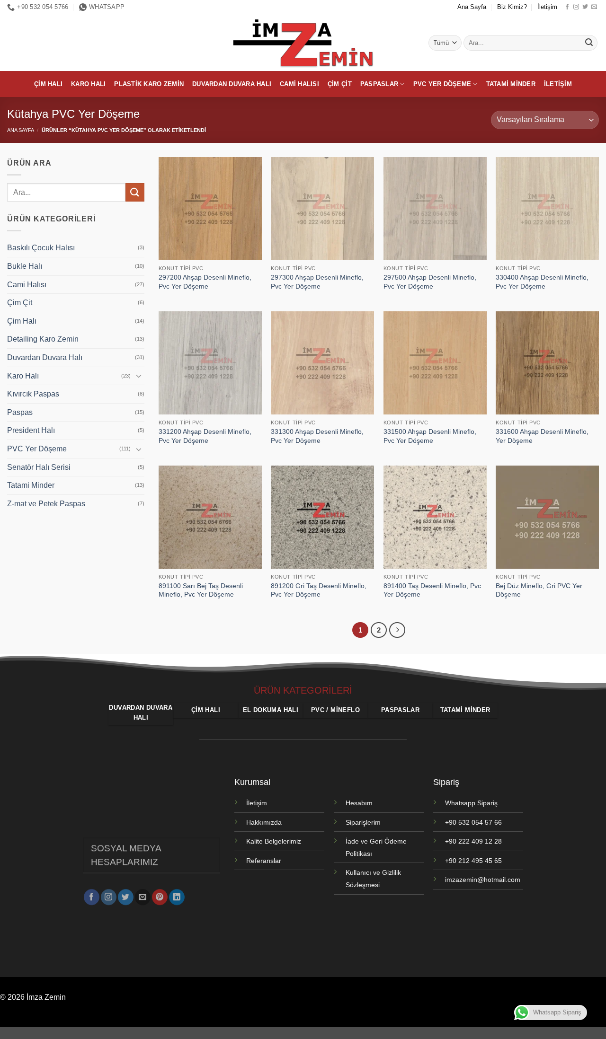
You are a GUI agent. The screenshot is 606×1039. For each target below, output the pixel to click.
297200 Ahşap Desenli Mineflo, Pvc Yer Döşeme (205, 281)
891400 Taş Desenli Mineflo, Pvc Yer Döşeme (432, 590)
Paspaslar (379, 84)
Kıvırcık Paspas (33, 394)
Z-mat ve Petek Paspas (46, 504)
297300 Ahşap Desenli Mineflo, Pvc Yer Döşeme (317, 281)
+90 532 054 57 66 (473, 822)
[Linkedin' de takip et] (177, 897)
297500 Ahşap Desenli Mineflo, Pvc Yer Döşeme (429, 281)
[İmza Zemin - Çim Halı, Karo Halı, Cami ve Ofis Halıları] (303, 42)
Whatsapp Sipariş (471, 803)
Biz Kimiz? (512, 6)
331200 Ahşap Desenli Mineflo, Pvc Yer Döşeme (205, 436)
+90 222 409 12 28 (473, 841)
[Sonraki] (397, 630)
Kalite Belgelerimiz (273, 841)
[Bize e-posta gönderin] (594, 7)
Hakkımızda (264, 822)
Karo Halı (88, 84)
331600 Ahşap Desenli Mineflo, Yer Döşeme (542, 436)
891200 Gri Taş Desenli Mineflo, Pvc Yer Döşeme (318, 590)
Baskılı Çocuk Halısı (41, 248)
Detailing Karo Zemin (43, 339)
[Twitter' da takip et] (585, 7)
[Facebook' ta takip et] (567, 7)
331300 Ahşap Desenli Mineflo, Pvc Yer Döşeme (317, 436)
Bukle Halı (24, 266)
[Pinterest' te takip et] (160, 897)
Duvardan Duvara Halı (231, 84)
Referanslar (263, 860)
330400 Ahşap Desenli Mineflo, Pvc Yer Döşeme (542, 281)
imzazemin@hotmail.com (482, 879)
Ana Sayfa (471, 6)
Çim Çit (340, 84)
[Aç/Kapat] (138, 375)
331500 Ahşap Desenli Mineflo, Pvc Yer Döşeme (429, 436)
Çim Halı (48, 84)
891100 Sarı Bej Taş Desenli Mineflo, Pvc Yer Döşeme (201, 590)
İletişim (547, 6)
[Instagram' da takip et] (576, 7)
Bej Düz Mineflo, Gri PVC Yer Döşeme (539, 590)
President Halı (31, 431)
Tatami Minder (510, 84)
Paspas (20, 412)
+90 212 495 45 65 (473, 860)
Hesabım (359, 803)
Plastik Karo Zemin (149, 84)
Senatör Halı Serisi (39, 467)
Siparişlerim (363, 822)
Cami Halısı (299, 84)
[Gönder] (589, 43)
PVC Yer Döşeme (442, 84)
